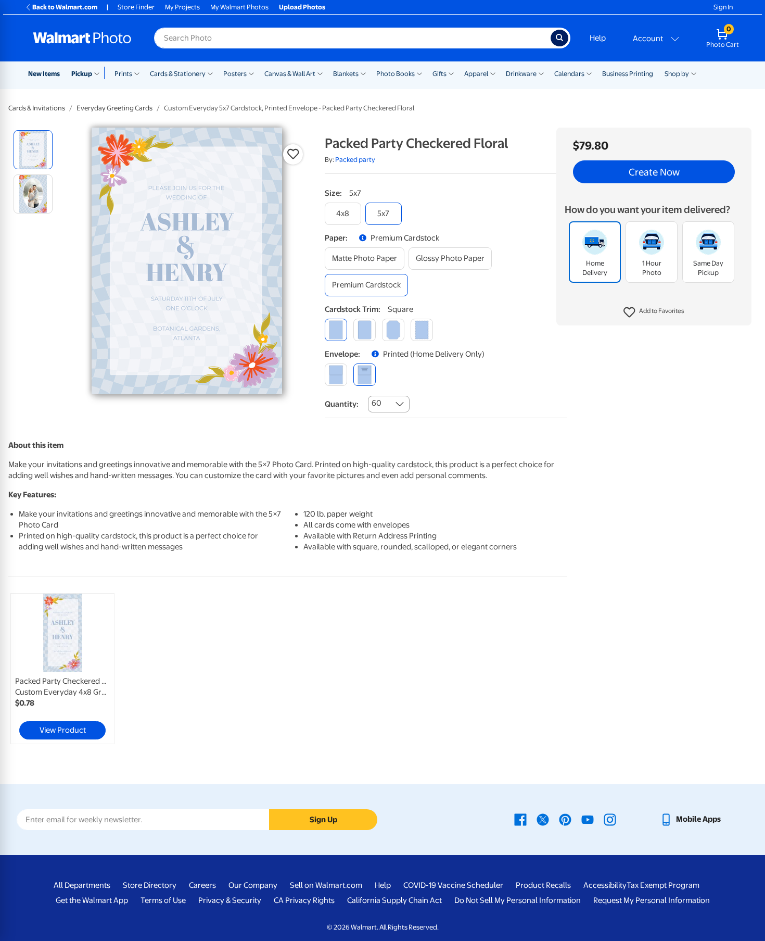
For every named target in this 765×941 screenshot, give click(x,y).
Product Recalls (543, 885)
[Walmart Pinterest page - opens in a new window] (565, 819)
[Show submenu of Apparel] (493, 73)
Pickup (81, 74)
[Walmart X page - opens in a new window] (543, 819)
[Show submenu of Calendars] (589, 73)
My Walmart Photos (239, 7)
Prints (123, 74)
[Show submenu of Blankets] (363, 73)
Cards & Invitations (36, 108)
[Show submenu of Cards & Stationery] (210, 73)
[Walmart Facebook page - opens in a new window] (520, 819)
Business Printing (627, 74)
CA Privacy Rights (304, 900)
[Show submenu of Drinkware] (541, 73)
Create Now (654, 172)
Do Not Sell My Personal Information (517, 900)
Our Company (252, 885)
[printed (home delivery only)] (364, 374)
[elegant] (393, 330)
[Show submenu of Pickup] (99, 73)
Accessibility (605, 885)
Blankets (346, 74)
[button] (654, 312)
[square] (336, 330)
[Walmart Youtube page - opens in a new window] (587, 819)
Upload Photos (302, 7)
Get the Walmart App (92, 900)
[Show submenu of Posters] (251, 73)
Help (598, 38)
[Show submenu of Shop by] (694, 73)
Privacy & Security (229, 900)
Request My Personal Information (651, 900)
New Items (44, 74)
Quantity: (342, 404)
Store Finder (136, 7)
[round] (364, 330)
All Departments (82, 885)
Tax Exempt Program (663, 885)
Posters (235, 74)
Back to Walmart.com (64, 7)
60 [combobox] (376, 403)
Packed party (355, 160)
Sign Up (323, 819)
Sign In (723, 7)
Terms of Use (163, 900)
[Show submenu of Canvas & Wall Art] (320, 73)
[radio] (33, 149)
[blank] (336, 374)
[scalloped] (422, 330)
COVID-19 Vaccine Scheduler (453, 885)
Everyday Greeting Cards (114, 108)
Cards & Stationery (178, 74)
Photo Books (395, 74)
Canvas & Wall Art (289, 74)
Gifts (439, 74)
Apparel (476, 74)
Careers (202, 885)
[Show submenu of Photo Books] (419, 73)
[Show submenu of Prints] (137, 73)
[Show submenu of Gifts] (451, 73)
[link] (62, 669)
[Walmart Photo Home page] (82, 38)
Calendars (569, 74)
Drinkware (521, 74)
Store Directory (149, 885)
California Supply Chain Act (394, 900)
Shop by (677, 74)
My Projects (182, 7)
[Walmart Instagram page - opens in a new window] (610, 819)
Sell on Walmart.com (326, 885)
